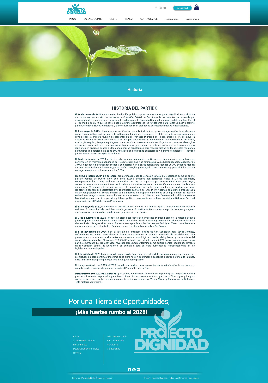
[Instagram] (160, 8)
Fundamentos (80, 344)
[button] (196, 7)
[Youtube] (138, 369)
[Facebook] (156, 8)
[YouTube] (165, 8)
